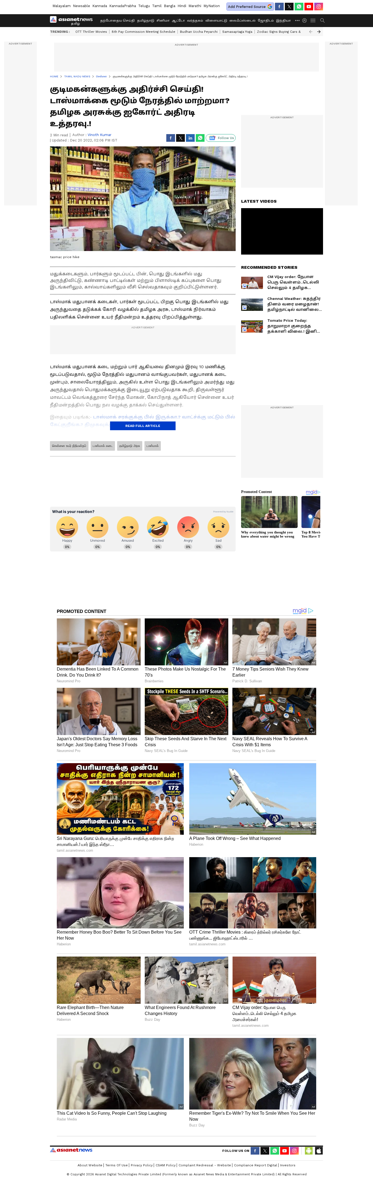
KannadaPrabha (122, 6)
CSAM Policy (166, 1165)
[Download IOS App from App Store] (318, 1151)
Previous (311, 32)
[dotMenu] (297, 20)
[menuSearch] (322, 20)
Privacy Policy (142, 1165)
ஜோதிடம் (266, 20)
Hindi (181, 6)
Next (319, 32)
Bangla (169, 6)
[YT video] (308, 6)
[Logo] (73, 20)
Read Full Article (142, 426)
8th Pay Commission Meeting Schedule (143, 32)
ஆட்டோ (178, 20)
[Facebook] (279, 6)
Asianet (71, 1150)
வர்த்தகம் (195, 20)
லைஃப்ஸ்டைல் (242, 20)
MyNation (211, 6)
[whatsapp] (299, 6)
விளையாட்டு (216, 20)
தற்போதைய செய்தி (117, 20)
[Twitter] (289, 6)
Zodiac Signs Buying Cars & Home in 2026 (290, 32)
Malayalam (61, 6)
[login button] (305, 20)
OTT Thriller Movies (91, 32)
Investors (287, 1165)
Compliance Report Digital (255, 1165)
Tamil (157, 6)
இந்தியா (283, 20)
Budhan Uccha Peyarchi (199, 32)
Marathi (194, 6)
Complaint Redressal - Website (205, 1165)
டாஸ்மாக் (153, 446)
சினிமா (163, 20)
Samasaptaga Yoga (237, 32)
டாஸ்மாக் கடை (103, 446)
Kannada (99, 6)
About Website (90, 1165)
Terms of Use (116, 1165)
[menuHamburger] (313, 20)
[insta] (318, 6)
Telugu (144, 6)
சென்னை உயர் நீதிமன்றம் (69, 446)
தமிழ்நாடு (145, 20)
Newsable (81, 6)
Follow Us (226, 138)
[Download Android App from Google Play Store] (308, 1151)
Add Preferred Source (247, 7)
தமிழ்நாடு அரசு (129, 446)
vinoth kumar (99, 135)
